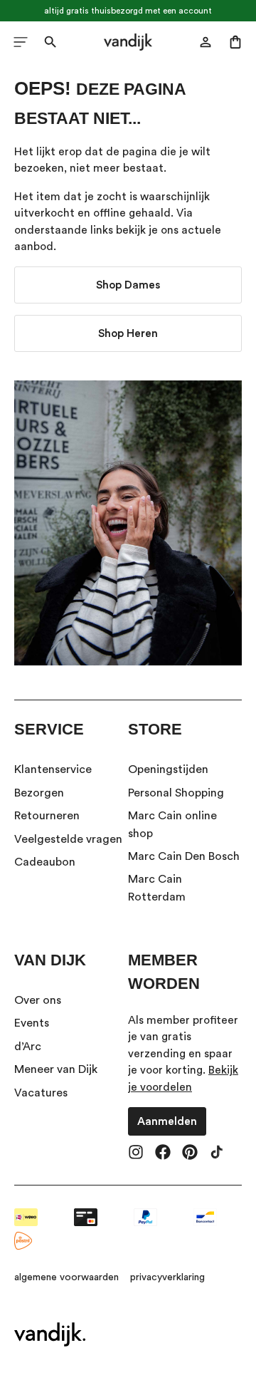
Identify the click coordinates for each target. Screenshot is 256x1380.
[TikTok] (217, 1153)
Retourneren (47, 815)
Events (31, 1023)
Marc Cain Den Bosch (184, 856)
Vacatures (41, 1093)
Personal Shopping (176, 793)
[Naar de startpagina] (128, 42)
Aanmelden (167, 1121)
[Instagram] (136, 1153)
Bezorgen (39, 793)
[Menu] (21, 42)
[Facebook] (163, 1153)
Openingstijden (168, 769)
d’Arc (27, 1046)
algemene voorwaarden (66, 1277)
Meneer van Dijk (55, 1069)
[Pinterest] (190, 1153)
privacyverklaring (167, 1277)
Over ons (37, 1000)
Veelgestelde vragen (68, 839)
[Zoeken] (50, 42)
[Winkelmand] (235, 42)
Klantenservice (53, 769)
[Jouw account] (205, 42)
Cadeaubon (44, 862)
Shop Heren (128, 333)
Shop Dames (128, 285)
